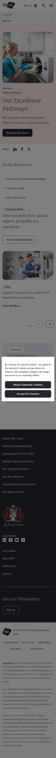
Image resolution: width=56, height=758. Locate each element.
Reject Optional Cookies (28, 385)
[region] (28, 379)
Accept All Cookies (28, 393)
